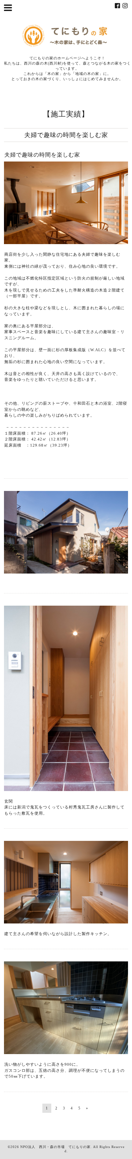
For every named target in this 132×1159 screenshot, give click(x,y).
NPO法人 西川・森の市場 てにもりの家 (55, 1147)
